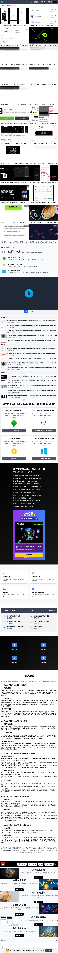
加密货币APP (14, 397)
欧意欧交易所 (10, 382)
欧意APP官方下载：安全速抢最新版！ (24, 506)
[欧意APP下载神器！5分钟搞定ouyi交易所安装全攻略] (4, 391)
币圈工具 (43, 2)
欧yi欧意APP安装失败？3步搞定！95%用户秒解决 (27, 501)
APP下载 (13, 392)
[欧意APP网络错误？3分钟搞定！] (4, 381)
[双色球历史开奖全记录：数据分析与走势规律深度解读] (4, 321)
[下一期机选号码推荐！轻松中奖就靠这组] (4, 336)
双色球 (8, 322)
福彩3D (17, 327)
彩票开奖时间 (13, 387)
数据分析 (17, 322)
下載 (55, 2)
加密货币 (17, 392)
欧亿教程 (9, 397)
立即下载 (39, 878)
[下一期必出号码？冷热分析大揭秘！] (4, 331)
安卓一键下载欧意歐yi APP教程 (23, 498)
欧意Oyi (9, 392)
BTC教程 (18, 378)
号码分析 (13, 332)
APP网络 (15, 382)
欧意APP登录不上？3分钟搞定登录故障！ (25, 503)
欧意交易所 (10, 378)
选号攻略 (18, 332)
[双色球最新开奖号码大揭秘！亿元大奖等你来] (4, 326)
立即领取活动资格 (29, 555)
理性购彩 (18, 342)
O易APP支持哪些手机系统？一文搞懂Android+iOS (28, 495)
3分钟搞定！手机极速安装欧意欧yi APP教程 (26, 492)
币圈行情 (36, 2)
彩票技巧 (9, 332)
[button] (21, 400)
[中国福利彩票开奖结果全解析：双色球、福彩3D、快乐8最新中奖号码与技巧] (4, 341)
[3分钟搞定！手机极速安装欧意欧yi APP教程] (4, 396)
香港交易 (19, 382)
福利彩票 (12, 322)
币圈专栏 (50, 2)
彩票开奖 (9, 327)
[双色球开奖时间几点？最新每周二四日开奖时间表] (4, 386)
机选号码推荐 (18, 337)
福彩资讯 (18, 387)
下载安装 (29, 2)
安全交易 (14, 378)
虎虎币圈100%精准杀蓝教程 (9, 5)
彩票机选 (9, 337)
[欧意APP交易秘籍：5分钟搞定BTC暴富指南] (4, 377)
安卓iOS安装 (19, 397)
